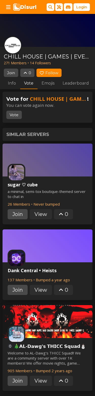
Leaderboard (76, 83)
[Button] (8, 7)
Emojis (48, 83)
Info (12, 83)
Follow (51, 72)
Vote (28, 83)
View (40, 214)
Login (81, 7)
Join (11, 72)
